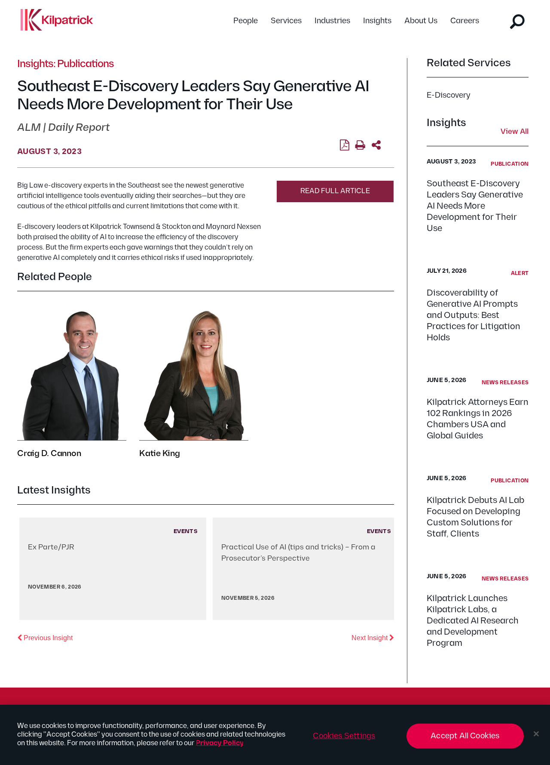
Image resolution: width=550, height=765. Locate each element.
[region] (275, 735)
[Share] (376, 145)
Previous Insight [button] (47, 638)
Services (286, 20)
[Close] (536, 734)
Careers (464, 20)
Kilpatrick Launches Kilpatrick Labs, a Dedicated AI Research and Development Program (473, 620)
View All (515, 132)
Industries (332, 20)
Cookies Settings (344, 735)
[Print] (360, 145)
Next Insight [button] (372, 638)
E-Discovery (449, 95)
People (245, 20)
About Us (420, 20)
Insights (377, 20)
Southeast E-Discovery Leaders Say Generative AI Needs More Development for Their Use (475, 206)
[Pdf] (344, 145)
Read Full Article (335, 191)
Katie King (159, 453)
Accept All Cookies (465, 735)
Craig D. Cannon (49, 453)
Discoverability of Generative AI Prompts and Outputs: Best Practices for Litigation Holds (473, 315)
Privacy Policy (220, 743)
